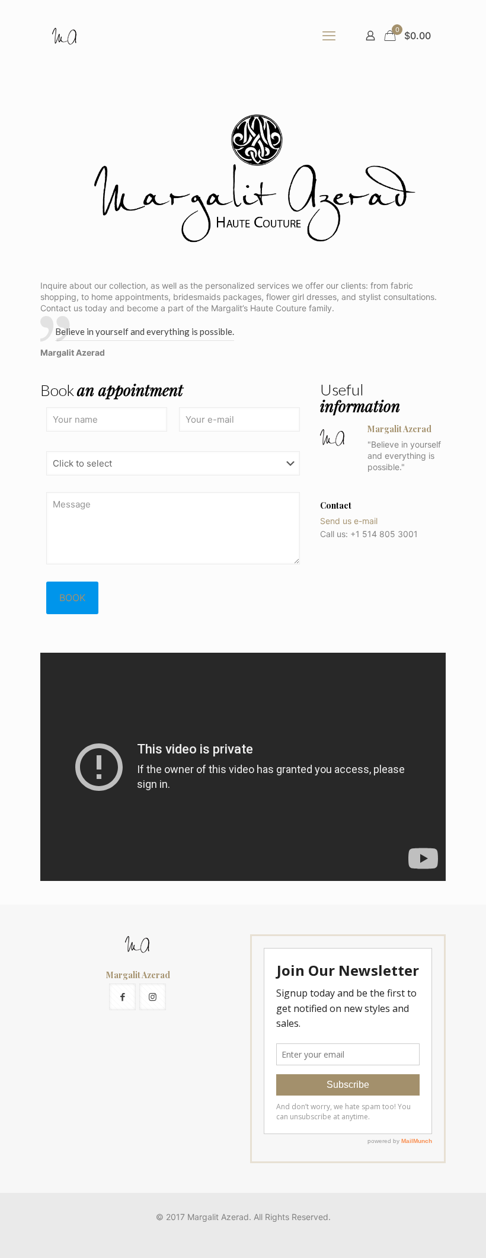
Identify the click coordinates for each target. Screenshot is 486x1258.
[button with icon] (122, 997)
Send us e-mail (349, 521)
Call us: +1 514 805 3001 (369, 534)
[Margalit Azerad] (65, 35)
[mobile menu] (329, 35)
